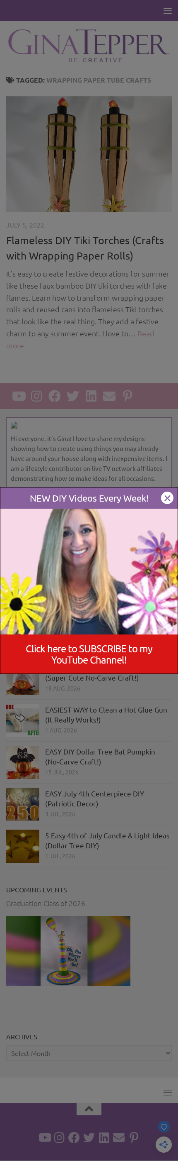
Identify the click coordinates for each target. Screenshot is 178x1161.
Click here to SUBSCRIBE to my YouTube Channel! (89, 654)
